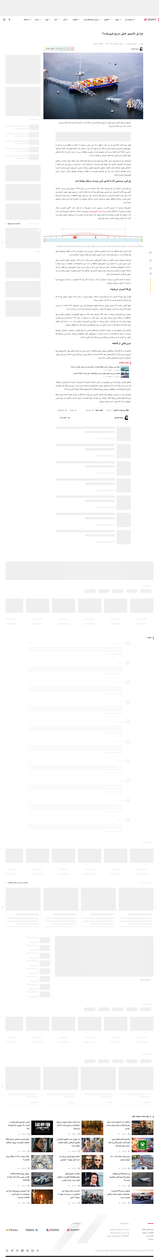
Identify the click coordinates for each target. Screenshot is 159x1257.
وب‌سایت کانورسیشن (97, 211)
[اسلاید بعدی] (3, 242)
